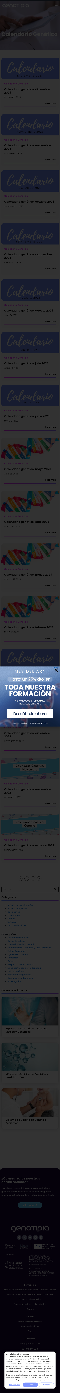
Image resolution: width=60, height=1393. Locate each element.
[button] (56, 670)
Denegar (46, 1385)
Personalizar (14, 1385)
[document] (30, 696)
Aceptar (30, 1385)
